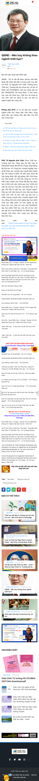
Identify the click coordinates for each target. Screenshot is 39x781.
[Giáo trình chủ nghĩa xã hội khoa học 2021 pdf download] (7, 689)
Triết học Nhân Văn (21, 771)
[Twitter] (9, 490)
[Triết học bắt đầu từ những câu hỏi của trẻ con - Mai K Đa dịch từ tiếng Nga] (19, 511)
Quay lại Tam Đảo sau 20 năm (11, 290)
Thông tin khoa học (9, 483)
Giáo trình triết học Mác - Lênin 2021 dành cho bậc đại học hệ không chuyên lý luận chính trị (24, 699)
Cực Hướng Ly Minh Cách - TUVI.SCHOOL (15, 303)
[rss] (29, 759)
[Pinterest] (19, 490)
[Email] (24, 490)
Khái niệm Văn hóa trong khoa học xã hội (18, 150)
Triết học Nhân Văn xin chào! (19, 775)
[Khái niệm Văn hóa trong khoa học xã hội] (19, 609)
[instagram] (24, 759)
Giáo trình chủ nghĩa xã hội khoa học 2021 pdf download (24, 688)
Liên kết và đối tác (19, 777)
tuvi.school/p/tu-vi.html (20, 413)
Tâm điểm (10, 479)
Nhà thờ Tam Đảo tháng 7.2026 (12, 286)
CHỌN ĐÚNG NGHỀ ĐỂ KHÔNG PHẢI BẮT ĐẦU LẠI (18, 299)
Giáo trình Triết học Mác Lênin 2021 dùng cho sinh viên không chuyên (25, 709)
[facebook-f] (10, 759)
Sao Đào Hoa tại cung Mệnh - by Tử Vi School (17, 294)
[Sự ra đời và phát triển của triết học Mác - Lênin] (7, 719)
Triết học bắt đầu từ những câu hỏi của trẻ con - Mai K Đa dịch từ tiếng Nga (19, 516)
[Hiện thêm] (29, 490)
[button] (2, 3)
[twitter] (15, 759)
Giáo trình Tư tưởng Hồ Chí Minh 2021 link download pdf (18, 680)
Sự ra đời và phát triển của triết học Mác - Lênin (23, 718)
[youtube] (19, 759)
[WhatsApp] (14, 490)
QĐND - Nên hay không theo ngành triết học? (20, 147)
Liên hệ (33, 775)
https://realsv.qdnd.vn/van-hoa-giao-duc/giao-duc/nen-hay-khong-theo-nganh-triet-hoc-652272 (19, 225)
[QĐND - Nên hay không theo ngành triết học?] (19, 585)
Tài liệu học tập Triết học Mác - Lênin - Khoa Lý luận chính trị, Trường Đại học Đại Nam (19, 566)
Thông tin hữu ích (23, 479)
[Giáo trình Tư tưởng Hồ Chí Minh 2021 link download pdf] (19, 663)
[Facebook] (4, 490)
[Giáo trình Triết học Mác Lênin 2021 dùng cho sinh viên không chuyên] (7, 709)
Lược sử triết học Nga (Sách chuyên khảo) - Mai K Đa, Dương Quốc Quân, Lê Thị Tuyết (19, 541)
